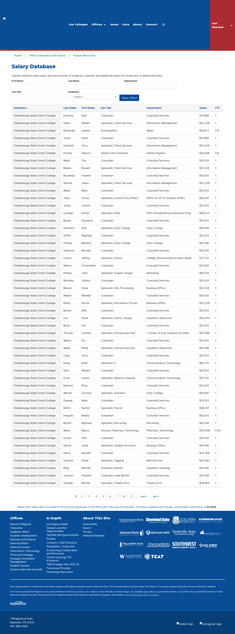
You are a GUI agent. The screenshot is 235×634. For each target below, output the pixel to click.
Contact (151, 24)
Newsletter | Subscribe (60, 546)
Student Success (19, 565)
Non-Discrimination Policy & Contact (142, 594)
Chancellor (16, 528)
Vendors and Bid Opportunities (56, 529)
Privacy (87, 531)
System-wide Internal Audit (26, 569)
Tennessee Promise (58, 568)
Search (87, 528)
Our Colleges (78, 24)
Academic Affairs (20, 531)
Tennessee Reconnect (60, 572)
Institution (73, 91)
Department (130, 80)
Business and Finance (23, 539)
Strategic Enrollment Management (22, 560)
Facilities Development (23, 535)
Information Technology (24, 551)
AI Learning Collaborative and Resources (62, 551)
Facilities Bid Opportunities (63, 535)
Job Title (16, 91)
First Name (17, 80)
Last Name (73, 80)
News (114, 24)
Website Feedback (94, 535)
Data (125, 24)
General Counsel (20, 547)
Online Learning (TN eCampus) (59, 559)
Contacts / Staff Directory (62, 542)
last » (156, 496)
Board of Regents (20, 524)
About (137, 24)
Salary (203, 108)
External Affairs (19, 543)
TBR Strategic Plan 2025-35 (63, 564)
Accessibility (90, 524)
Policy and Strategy (21, 554)
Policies (51, 539)
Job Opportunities (57, 524)
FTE (217, 108)
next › (144, 496)
